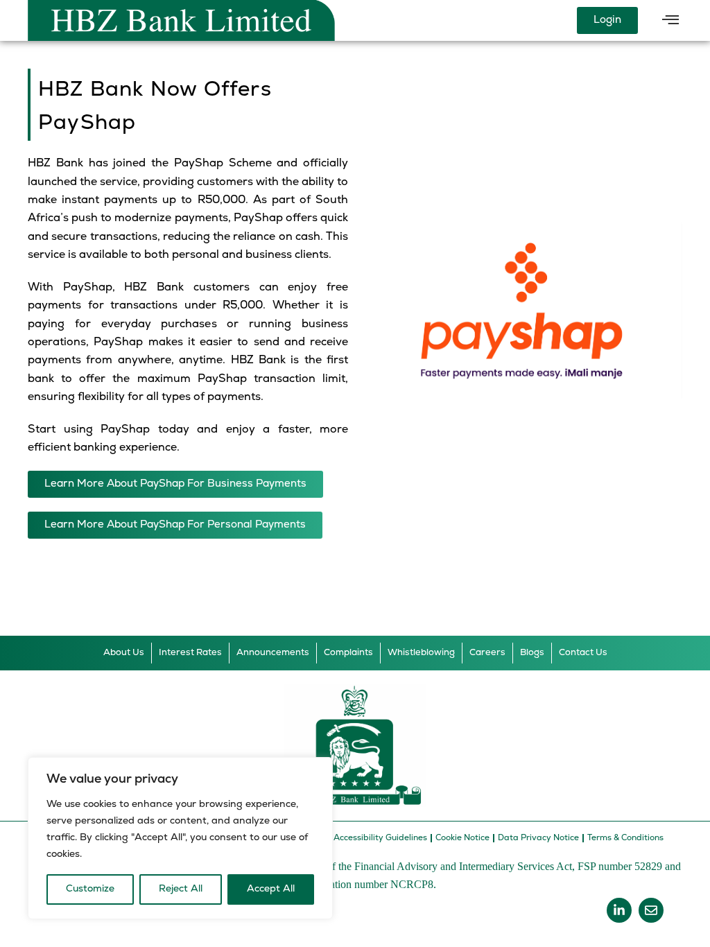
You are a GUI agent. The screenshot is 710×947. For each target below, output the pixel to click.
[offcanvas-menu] (670, 21)
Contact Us (583, 652)
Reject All (180, 889)
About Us (123, 652)
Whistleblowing (421, 652)
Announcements (272, 652)
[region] (180, 838)
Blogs (532, 652)
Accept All (271, 889)
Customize (90, 889)
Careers (487, 652)
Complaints (348, 652)
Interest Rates (190, 652)
